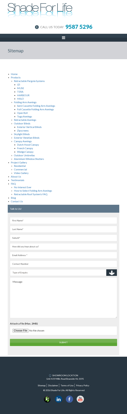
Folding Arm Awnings (25, 102)
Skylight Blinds (22, 134)
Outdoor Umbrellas (24, 155)
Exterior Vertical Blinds (29, 126)
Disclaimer (53, 385)
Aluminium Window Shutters (29, 158)
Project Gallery (19, 162)
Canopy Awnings (23, 141)
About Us (16, 176)
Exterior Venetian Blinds (26, 137)
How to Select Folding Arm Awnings (33, 190)
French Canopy (25, 148)
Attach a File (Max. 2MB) (24, 323)
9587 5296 (78, 26)
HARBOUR (23, 95)
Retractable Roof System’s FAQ (30, 194)
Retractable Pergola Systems (29, 80)
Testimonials (17, 180)
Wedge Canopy (25, 151)
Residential (20, 165)
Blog (13, 197)
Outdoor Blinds (22, 123)
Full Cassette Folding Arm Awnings (35, 109)
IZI (18, 84)
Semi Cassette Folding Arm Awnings (36, 105)
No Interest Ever (22, 187)
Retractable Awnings (25, 119)
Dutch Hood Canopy (28, 144)
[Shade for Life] (40, 9)
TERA (20, 91)
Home (14, 73)
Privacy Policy (82, 385)
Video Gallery (21, 172)
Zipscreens (23, 130)
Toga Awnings (24, 116)
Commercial (20, 169)
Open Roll (22, 112)
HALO (20, 98)
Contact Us (17, 201)
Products (16, 77)
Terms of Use (67, 385)
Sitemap (42, 385)
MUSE (20, 88)
